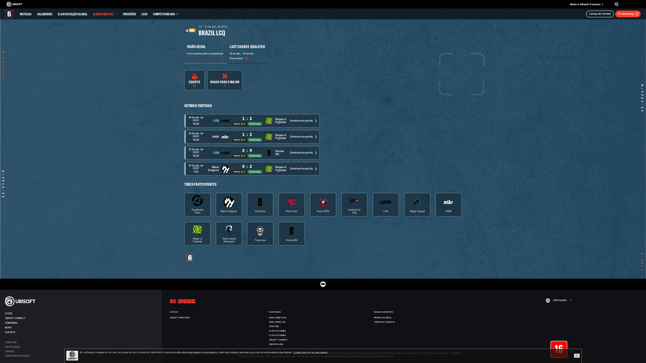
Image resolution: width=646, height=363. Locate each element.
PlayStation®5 (277, 331)
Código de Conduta (384, 322)
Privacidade (12, 346)
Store (8, 313)
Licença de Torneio (600, 13)
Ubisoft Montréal (180, 317)
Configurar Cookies (17, 355)
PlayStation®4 (277, 335)
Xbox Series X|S (277, 322)
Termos (9, 351)
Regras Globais (382, 317)
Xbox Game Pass (277, 317)
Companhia (11, 323)
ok (577, 356)
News (8, 327)
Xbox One (274, 326)
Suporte (10, 332)
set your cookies (319, 352)
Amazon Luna (276, 344)
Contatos (10, 342)
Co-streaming (626, 13)
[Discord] (323, 284)
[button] (252, 121)
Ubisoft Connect (15, 318)
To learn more (300, 352)
